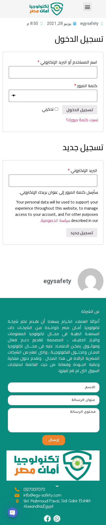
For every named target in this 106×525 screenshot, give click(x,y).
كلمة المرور (85, 85)
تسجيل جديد (81, 232)
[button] (87, 7)
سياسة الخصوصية (55, 220)
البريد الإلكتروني (82, 170)
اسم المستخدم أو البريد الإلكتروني (67, 62)
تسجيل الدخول (79, 110)
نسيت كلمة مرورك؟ (82, 119)
